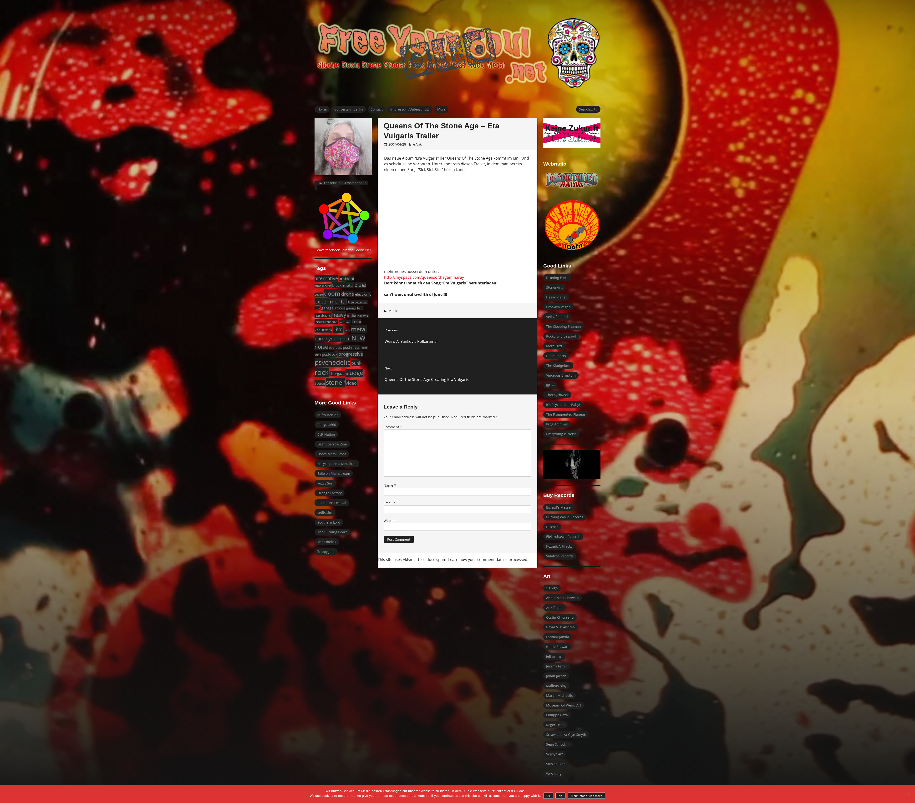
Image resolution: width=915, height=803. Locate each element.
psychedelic (332, 362)
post (339, 347)
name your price (333, 338)
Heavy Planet (556, 297)
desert (319, 295)
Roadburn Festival (331, 502)
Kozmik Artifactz (559, 546)
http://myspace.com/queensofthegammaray (424, 277)
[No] (909, 794)
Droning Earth (557, 277)
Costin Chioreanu (560, 617)
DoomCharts (556, 356)
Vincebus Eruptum (561, 375)
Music (393, 310)
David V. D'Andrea (560, 627)
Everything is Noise (561, 434)
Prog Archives (557, 424)
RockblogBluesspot (561, 336)
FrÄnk (417, 144)
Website (390, 520)
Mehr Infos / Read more (586, 796)
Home (322, 109)
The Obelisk (326, 542)
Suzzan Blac (555, 764)
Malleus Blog (556, 685)
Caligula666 (326, 424)
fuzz (317, 308)
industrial (363, 316)
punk (356, 363)
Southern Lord (328, 522)
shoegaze (337, 373)
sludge (354, 373)
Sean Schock (556, 744)
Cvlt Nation (326, 434)
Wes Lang (553, 773)
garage (327, 308)
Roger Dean (555, 724)
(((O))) (550, 385)
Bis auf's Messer (559, 507)
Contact (377, 109)
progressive (350, 354)
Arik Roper (554, 607)
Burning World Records (564, 517)
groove (340, 308)
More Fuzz (554, 346)
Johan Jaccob (556, 676)
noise (321, 346)
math (347, 330)
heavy (339, 314)
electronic (363, 294)
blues (360, 285)
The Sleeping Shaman (563, 326)
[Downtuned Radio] (571, 180)
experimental (331, 301)
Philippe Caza (557, 715)
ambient (346, 278)
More (441, 109)
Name (390, 485)
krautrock (323, 330)
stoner (335, 382)
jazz (348, 322)
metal (359, 329)
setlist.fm (324, 512)
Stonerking (554, 287)
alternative (326, 278)
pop (332, 347)
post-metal (352, 347)
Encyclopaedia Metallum (336, 463)
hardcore (323, 315)
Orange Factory (329, 493)
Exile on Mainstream (333, 473)
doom (332, 293)
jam (342, 322)
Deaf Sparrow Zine (332, 444)
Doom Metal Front (331, 454)
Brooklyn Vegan (558, 307)
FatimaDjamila (557, 637)
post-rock (329, 354)
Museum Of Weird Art (563, 705)
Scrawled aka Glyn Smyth (566, 734)
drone (347, 294)
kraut (356, 321)
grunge (351, 308)
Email (389, 503)
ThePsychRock (557, 395)
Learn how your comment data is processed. (488, 559)
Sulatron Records (560, 556)
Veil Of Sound (557, 316)
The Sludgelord (558, 365)
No (560, 796)
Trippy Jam (326, 551)
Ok (548, 796)
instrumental (326, 321)
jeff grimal (554, 656)
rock (322, 372)
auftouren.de (327, 415)
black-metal (343, 285)
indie (351, 315)
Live (338, 329)
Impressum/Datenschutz (410, 109)
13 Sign (552, 588)
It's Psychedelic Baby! (563, 404)
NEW (358, 338)
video (351, 383)
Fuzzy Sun (325, 483)
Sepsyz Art (554, 754)
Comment (393, 427)
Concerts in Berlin (348, 109)
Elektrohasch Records (563, 536)
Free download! (358, 302)
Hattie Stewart (557, 646)
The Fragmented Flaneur (565, 414)
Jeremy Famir (556, 666)
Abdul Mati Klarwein (562, 598)
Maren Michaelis (559, 695)
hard (360, 308)
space (320, 383)
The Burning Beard (332, 532)
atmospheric (323, 286)
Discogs (552, 527)
